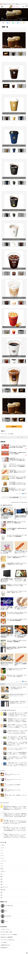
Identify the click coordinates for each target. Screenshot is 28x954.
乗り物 (2, 868)
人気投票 (11, 433)
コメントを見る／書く (14, 497)
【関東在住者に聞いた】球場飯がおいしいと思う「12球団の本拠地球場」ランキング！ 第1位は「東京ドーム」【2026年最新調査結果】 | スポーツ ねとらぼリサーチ (14, 808)
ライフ (2, 866)
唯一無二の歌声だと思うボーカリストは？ (13, 790)
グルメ (2, 850)
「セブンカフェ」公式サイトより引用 (14, 81)
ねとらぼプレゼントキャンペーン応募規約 (9, 934)
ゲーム (2, 853)
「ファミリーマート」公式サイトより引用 (14, 268)
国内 (1, 879)
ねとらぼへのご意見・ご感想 (6, 931)
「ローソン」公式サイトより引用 (14, 177)
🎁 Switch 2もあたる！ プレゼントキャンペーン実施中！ (9, 4)
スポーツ (2, 855)
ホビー (2, 863)
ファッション (3, 860)
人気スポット (3, 871)
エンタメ (2, 847)
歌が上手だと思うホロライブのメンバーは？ (13, 779)
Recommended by (19, 493)
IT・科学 (2, 845)
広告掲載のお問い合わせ (5, 945)
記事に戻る (14, 426)
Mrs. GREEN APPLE (9, 905)
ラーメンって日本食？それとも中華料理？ (13, 784)
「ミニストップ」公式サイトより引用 (14, 356)
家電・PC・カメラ (4, 887)
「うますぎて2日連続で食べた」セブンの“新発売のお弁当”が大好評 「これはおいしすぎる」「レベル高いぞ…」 (17, 758)
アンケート (5, 433)
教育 (1, 892)
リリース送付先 (4, 942)
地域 (1, 884)
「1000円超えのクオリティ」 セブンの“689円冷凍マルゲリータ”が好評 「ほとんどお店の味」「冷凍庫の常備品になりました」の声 (17, 743)
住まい (2, 874)
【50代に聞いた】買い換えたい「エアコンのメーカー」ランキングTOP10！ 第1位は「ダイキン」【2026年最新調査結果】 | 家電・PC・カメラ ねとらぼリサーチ (14, 822)
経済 (1, 895)
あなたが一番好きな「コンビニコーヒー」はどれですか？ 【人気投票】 (12, 19)
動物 (1, 876)
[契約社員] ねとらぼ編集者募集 (7, 937)
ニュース (2, 858)
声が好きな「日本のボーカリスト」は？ (12, 774)
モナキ (6, 921)
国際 (1, 881)
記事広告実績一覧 (4, 947)
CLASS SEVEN (8, 916)
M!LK (6, 910)
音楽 (1, 897)
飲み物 (2, 18)
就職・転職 (3, 889)
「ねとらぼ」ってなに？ (5, 929)
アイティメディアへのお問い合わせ (7, 939)
